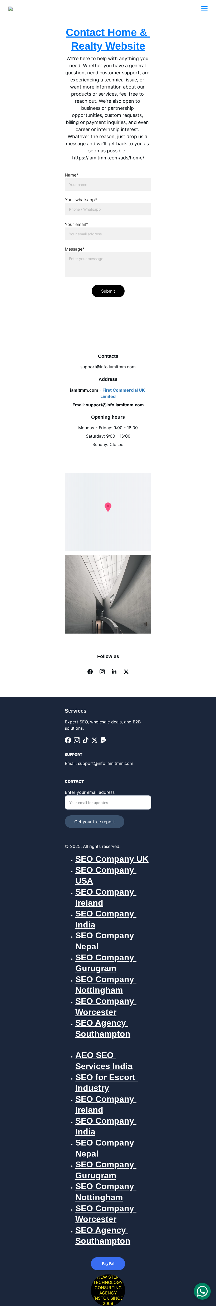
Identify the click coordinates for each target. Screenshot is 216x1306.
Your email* (76, 224)
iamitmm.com (84, 390)
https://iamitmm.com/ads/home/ (108, 157)
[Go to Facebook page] (90, 671)
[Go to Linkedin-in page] (114, 671)
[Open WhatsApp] (202, 1291)
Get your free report (94, 821)
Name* (71, 175)
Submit (108, 291)
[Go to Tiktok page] (85, 740)
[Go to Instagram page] (102, 671)
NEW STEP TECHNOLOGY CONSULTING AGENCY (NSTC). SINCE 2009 (108, 1290)
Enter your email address (90, 792)
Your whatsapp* (81, 199)
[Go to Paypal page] (103, 740)
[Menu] (204, 8)
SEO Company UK (112, 859)
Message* (75, 249)
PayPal (108, 1263)
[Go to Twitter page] (126, 671)
